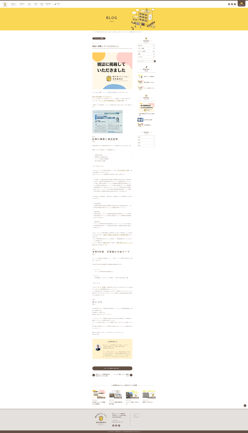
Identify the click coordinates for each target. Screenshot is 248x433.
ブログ (134, 415)
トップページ (136, 413)
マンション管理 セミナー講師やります (121, 375)
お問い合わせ (136, 417)
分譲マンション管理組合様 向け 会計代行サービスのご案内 (103, 375)
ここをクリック (99, 314)
